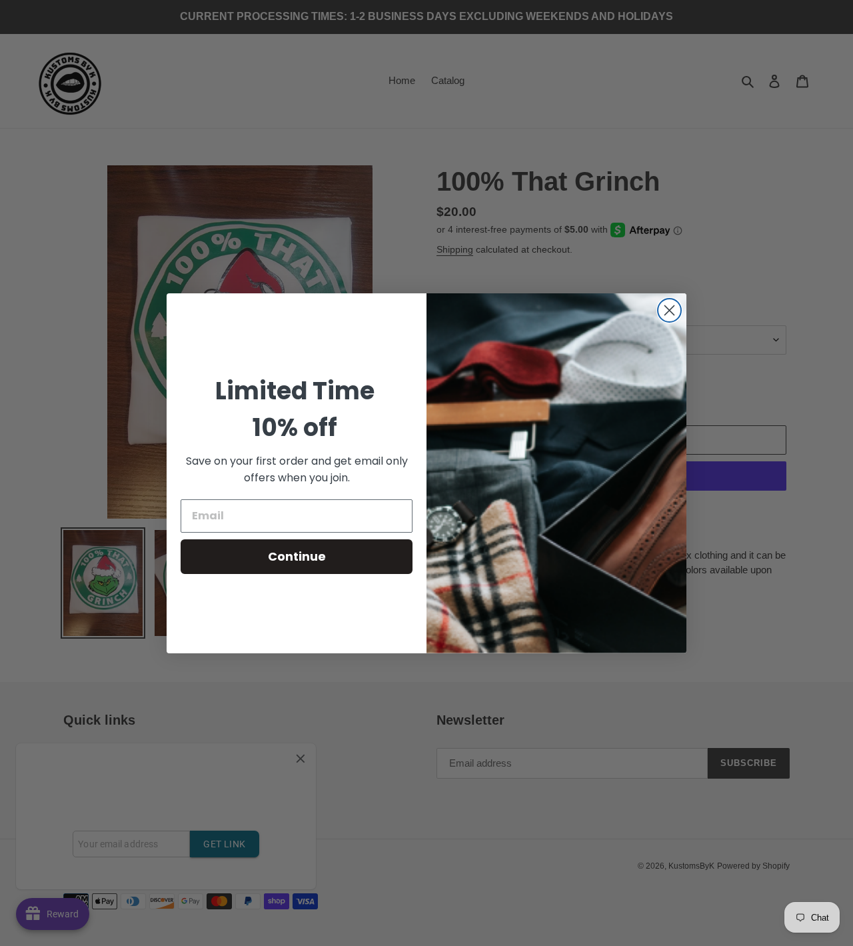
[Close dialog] (669, 310)
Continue (297, 556)
